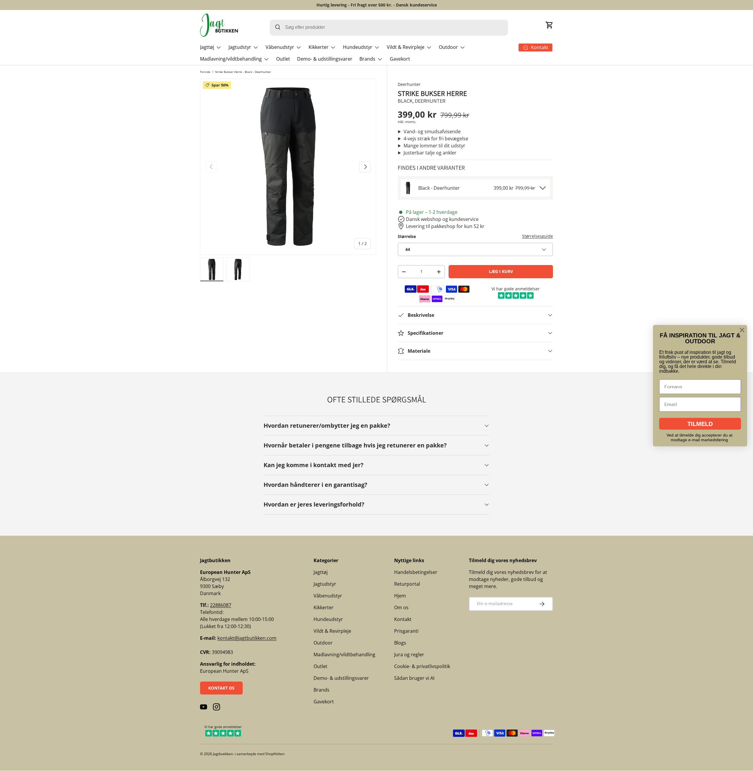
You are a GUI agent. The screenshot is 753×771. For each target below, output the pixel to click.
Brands (367, 59)
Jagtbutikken (223, 753)
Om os (401, 607)
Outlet (283, 59)
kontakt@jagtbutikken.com (246, 638)
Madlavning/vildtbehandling (231, 59)
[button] (549, 25)
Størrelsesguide (537, 236)
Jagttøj (207, 47)
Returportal (407, 584)
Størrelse (407, 236)
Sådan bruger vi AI (414, 678)
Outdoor (448, 47)
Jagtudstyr (240, 47)
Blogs (400, 643)
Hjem (400, 595)
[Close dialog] (742, 330)
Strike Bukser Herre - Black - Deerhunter (243, 71)
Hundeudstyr (357, 47)
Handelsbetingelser (415, 572)
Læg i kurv (501, 271)
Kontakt (403, 619)
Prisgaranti (406, 631)
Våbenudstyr (280, 47)
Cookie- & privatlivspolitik (422, 666)
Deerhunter (409, 84)
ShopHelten (274, 753)
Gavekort (400, 59)
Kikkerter (319, 47)
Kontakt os (221, 688)
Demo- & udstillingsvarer (324, 59)
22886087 (220, 605)
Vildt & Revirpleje (405, 47)
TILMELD (700, 423)
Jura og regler (409, 654)
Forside (205, 71)
